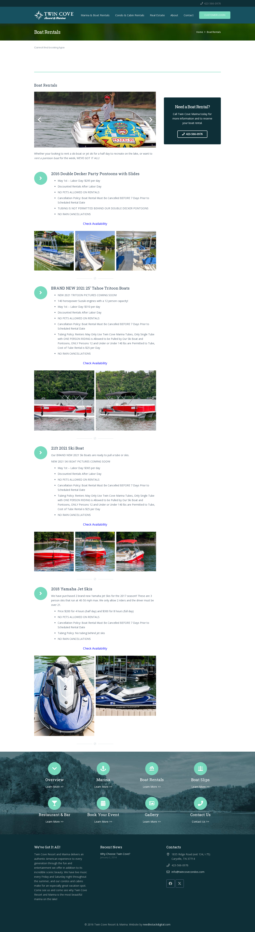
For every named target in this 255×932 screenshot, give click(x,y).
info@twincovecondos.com (188, 872)
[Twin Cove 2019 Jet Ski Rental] (64, 696)
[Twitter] (179, 883)
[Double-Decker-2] (136, 251)
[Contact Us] (200, 803)
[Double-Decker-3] (54, 251)
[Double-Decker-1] (95, 251)
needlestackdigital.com (156, 924)
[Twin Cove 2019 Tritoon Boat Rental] (64, 400)
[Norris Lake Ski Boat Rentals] (54, 551)
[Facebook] (170, 883)
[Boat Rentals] (151, 768)
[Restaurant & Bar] (54, 803)
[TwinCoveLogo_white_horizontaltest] (53, 15)
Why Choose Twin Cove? (115, 854)
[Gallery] (151, 803)
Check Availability (95, 224)
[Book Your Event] (103, 803)
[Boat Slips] (200, 768)
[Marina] (103, 768)
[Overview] (54, 768)
